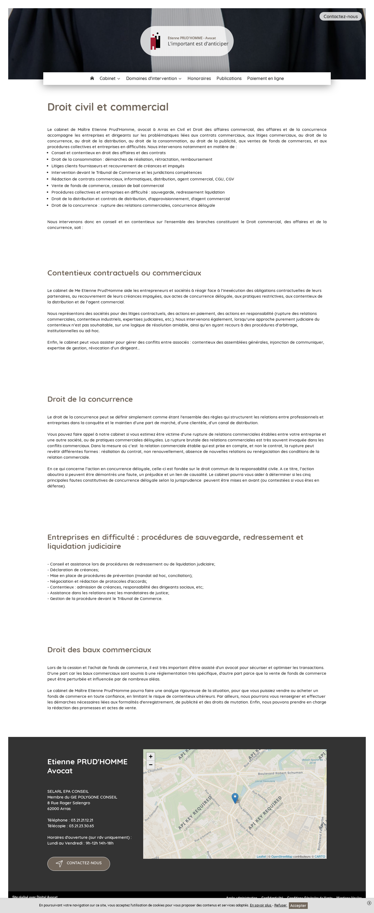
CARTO (320, 856)
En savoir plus (261, 905)
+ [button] (151, 756)
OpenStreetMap (281, 856)
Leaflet (261, 856)
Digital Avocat (47, 897)
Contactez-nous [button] (341, 16)
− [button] (151, 764)
